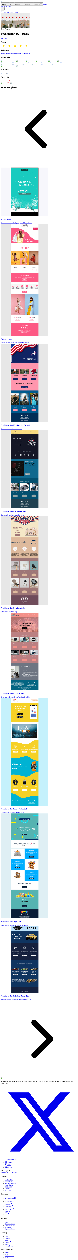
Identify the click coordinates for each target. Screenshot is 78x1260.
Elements (7, 1188)
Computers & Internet (7, 697)
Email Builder (9, 1180)
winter (30, 223)
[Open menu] (3, 8)
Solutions (17, 4)
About (6, 1236)
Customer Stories (10, 1224)
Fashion (3, 223)
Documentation (9, 1198)
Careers (7, 1242)
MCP (6, 1212)
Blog (6, 1222)
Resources (37, 4)
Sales (13, 53)
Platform (4, 4)
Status (6, 1257)
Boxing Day (16, 223)
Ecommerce (9, 223)
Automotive (4, 999)
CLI (6, 1214)
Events (8, 429)
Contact (7, 1244)
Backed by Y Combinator (9, 1172)
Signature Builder (10, 1229)
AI (10, 4)
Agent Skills (8, 1209)
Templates (8, 1227)
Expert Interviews (10, 1225)
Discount (27, 53)
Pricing (45, 4)
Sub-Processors (9, 1256)
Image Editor (8, 1187)
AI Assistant (8, 1190)
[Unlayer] (4, 1)
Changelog (8, 1206)
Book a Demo (9, 1246)
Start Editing (4, 38)
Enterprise (8, 1238)
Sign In (3, 6)
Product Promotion (6, 53)
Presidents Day (19, 53)
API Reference (9, 1201)
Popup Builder (9, 1185)
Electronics (4, 515)
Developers (27, 4)
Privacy (7, 1252)
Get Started (8, 6)
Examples (7, 1204)
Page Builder (8, 1181)
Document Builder (10, 1183)
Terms (6, 1254)
